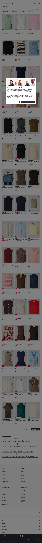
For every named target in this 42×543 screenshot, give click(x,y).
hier (15, 97)
